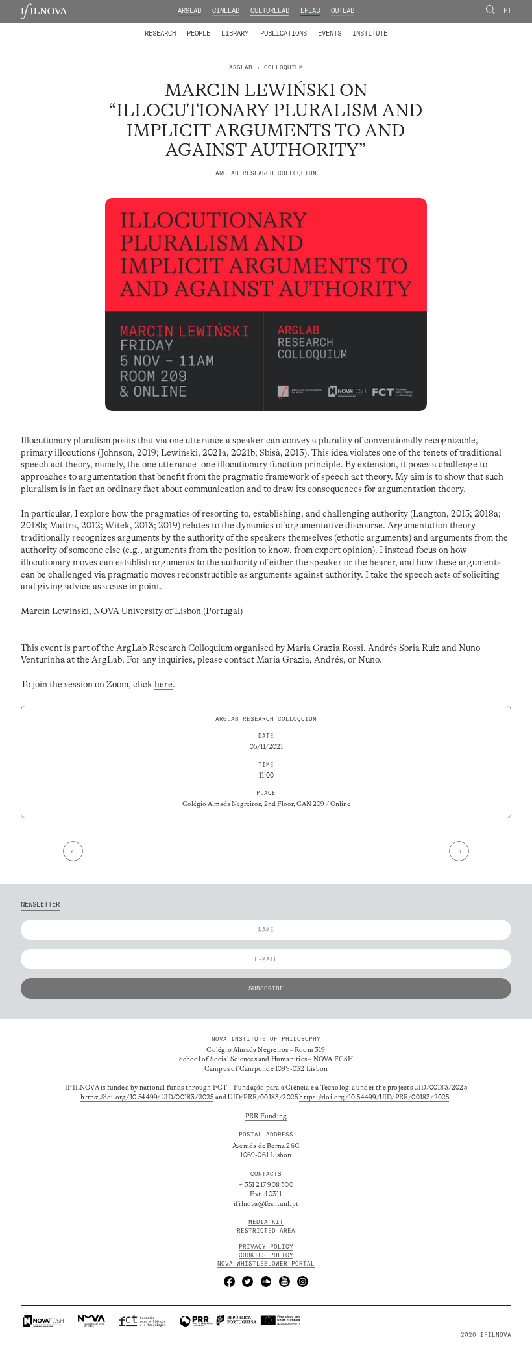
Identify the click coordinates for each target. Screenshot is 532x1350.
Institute (369, 33)
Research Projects (208, 27)
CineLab (225, 10)
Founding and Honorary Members (335, 27)
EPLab (310, 10)
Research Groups (279, 27)
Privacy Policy (266, 1246)
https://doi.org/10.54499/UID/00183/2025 (146, 1097)
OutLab (342, 10)
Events (329, 33)
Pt (507, 10)
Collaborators (244, 27)
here (163, 684)
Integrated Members (175, 27)
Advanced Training (351, 27)
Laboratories (142, 27)
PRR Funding (266, 1116)
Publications (283, 33)
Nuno (369, 660)
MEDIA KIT (266, 1221)
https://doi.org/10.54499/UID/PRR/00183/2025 (374, 1097)
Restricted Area (266, 1230)
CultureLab (269, 10)
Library (234, 33)
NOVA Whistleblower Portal (266, 1263)
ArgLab (189, 10)
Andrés (328, 660)
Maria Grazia (282, 660)
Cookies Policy (266, 1254)
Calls (403, 27)
